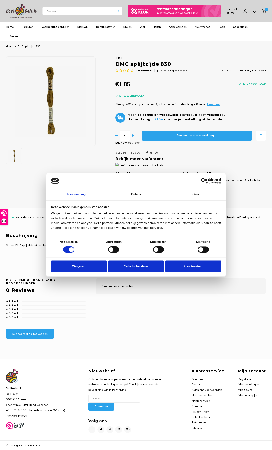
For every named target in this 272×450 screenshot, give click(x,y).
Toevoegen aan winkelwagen (196, 135)
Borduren (27, 27)
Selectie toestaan (136, 266)
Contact (197, 384)
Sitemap (197, 427)
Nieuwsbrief (202, 27)
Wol (142, 27)
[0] (264, 11)
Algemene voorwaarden (207, 389)
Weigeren (78, 266)
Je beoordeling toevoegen (172, 70)
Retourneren (199, 422)
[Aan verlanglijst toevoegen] (261, 136)
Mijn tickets (245, 389)
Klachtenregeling (202, 395)
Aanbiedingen (178, 27)
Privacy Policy (200, 411)
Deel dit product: (129, 152)
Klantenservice (201, 400)
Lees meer (213, 104)
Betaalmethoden (202, 417)
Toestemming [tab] (76, 194)
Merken (14, 36)
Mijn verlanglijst (247, 395)
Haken (157, 27)
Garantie (197, 406)
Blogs (221, 27)
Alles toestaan (193, 266)
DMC (119, 58)
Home (10, 27)
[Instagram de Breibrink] (109, 429)
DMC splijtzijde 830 (29, 46)
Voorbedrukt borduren (55, 27)
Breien (127, 27)
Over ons (197, 379)
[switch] (113, 250)
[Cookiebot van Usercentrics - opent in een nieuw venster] (203, 181)
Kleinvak (82, 27)
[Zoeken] (118, 11)
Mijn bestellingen (248, 384)
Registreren (245, 379)
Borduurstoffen (105, 27)
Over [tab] (195, 194)
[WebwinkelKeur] (174, 11)
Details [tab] (136, 194)
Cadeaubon (240, 27)
